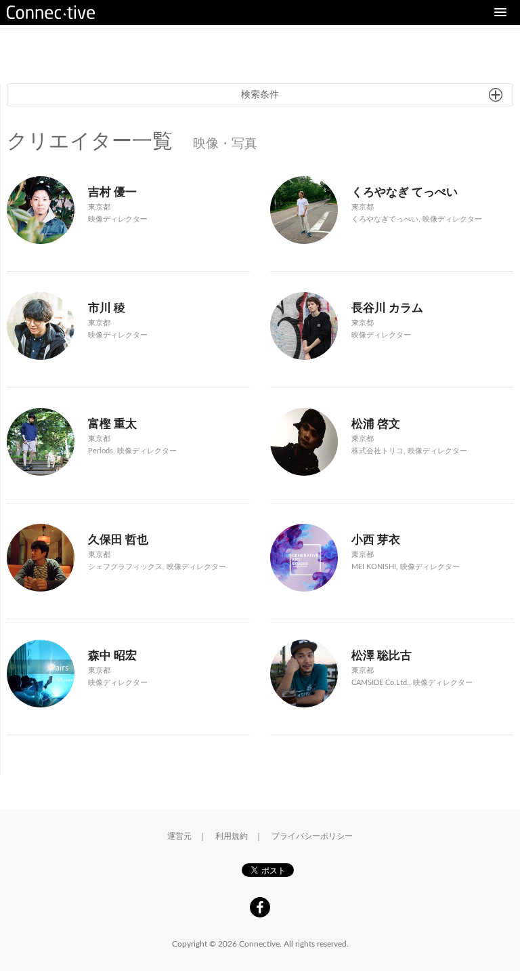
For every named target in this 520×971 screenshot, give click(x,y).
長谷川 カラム (387, 308)
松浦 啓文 (375, 424)
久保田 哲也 (118, 539)
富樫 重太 (112, 424)
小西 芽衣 (375, 539)
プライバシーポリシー (312, 836)
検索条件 (260, 95)
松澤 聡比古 (381, 655)
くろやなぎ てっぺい (404, 192)
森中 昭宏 (112, 655)
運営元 (179, 836)
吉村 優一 (112, 192)
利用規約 (231, 836)
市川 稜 (106, 308)
